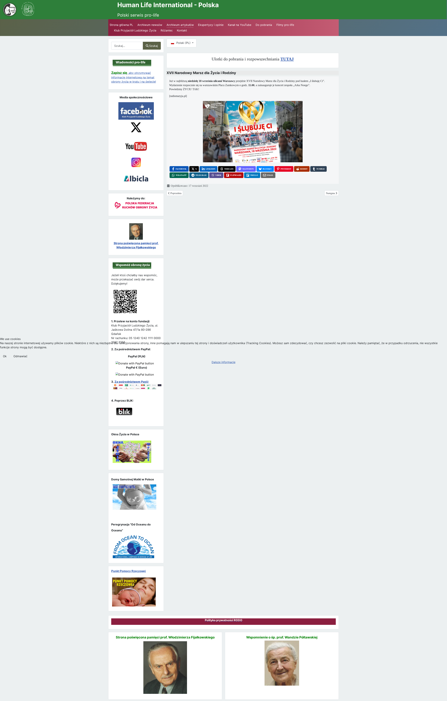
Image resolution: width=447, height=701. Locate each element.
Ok (5, 356)
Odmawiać (20, 356)
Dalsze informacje (223, 362)
